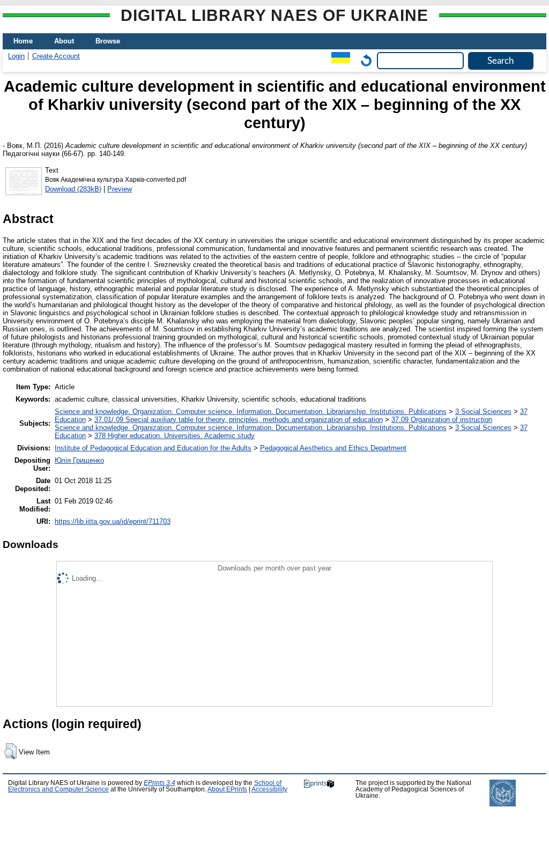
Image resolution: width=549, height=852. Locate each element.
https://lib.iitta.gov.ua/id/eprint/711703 (112, 521)
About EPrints (227, 789)
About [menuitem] (64, 41)
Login (16, 56)
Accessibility (269, 789)
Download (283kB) (73, 189)
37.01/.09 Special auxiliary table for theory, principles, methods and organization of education (238, 420)
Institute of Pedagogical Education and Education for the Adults (153, 448)
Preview (119, 189)
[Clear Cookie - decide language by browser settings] (363, 60)
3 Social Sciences (483, 412)
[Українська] (338, 60)
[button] (10, 751)
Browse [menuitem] (107, 41)
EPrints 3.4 (159, 783)
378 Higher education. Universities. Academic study (174, 436)
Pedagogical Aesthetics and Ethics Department (333, 448)
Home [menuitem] (23, 41)
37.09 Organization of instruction (441, 420)
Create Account (56, 56)
